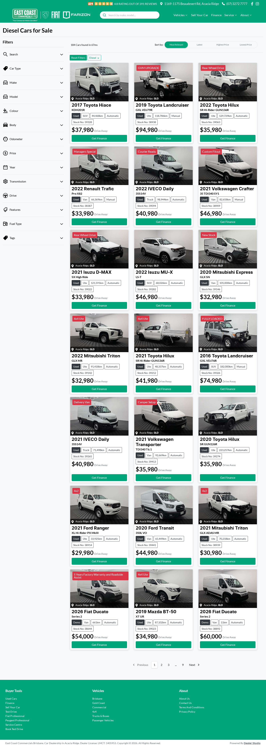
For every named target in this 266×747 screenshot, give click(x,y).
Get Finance (99, 138)
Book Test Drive (14, 729)
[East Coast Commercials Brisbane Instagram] (258, 4)
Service (229, 15)
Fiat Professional (14, 715)
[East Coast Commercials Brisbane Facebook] (252, 4)
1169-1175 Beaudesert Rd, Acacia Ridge (191, 4)
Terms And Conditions (191, 707)
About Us (184, 698)
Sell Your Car (199, 15)
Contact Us (185, 702)
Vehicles (179, 15)
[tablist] (210, 44)
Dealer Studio (252, 743)
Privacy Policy (187, 711)
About (244, 15)
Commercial (99, 707)
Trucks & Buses (100, 715)
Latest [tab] (199, 44)
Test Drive (11, 711)
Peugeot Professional (17, 720)
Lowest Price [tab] (246, 44)
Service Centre (13, 724)
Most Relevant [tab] (176, 44)
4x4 (94, 711)
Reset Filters (78, 57)
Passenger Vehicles (103, 720)
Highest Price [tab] (222, 44)
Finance (216, 15)
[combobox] (129, 15)
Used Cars (11, 698)
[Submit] (104, 15)
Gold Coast (98, 702)
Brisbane (97, 698)
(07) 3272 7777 (236, 4)
